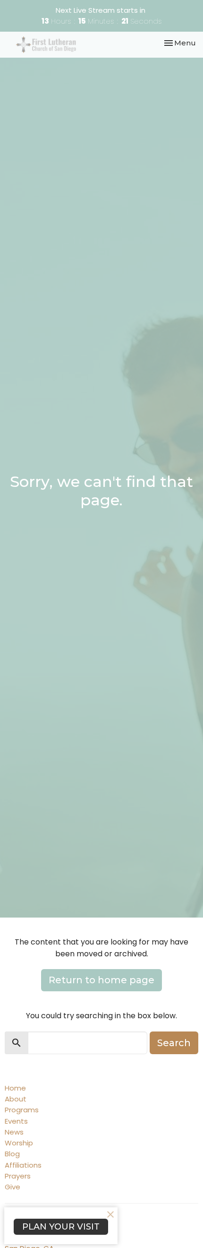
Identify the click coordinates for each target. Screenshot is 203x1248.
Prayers (18, 1176)
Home (15, 1088)
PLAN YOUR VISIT (61, 1227)
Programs (22, 1110)
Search (174, 1043)
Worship (19, 1143)
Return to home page (101, 980)
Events (16, 1121)
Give (12, 1187)
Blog (12, 1154)
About (15, 1099)
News (14, 1132)
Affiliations (23, 1165)
